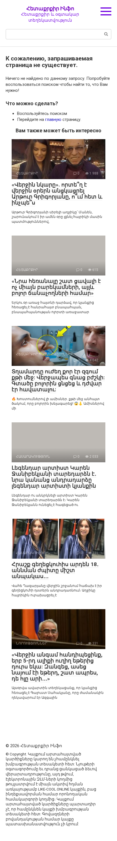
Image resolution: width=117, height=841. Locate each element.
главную (53, 119)
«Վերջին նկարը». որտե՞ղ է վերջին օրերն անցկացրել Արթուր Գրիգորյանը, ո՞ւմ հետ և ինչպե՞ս (57, 193)
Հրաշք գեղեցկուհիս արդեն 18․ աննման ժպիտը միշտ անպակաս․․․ (55, 570)
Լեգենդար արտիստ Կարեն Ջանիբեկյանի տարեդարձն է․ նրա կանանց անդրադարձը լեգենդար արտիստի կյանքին (54, 477)
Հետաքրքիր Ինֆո (50, 8)
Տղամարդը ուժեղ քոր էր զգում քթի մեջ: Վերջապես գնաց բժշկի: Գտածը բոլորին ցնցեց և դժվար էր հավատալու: (58, 380)
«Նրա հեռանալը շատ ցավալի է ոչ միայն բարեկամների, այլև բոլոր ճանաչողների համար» (56, 287)
